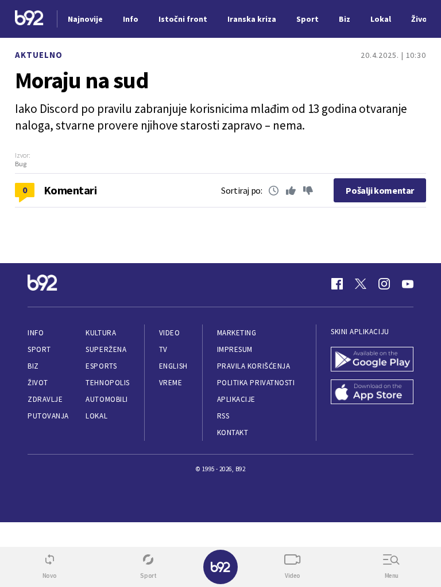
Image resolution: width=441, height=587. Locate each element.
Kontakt (233, 432)
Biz (33, 366)
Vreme (171, 383)
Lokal (96, 416)
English (173, 366)
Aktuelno (39, 54)
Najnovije (85, 19)
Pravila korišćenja (254, 366)
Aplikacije (236, 399)
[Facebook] (337, 283)
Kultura (101, 333)
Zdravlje (45, 399)
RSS (223, 416)
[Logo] (29, 19)
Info (36, 333)
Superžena (106, 349)
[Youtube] (407, 283)
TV (163, 349)
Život (38, 383)
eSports (101, 366)
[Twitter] (360, 283)
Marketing (237, 333)
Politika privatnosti (256, 383)
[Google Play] (372, 360)
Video (169, 333)
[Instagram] (384, 283)
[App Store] (372, 392)
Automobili (106, 399)
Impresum (235, 349)
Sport (39, 349)
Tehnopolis (107, 383)
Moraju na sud (82, 80)
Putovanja (48, 416)
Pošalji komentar (380, 190)
